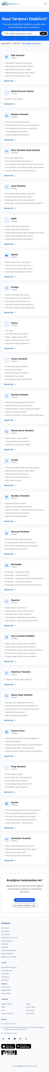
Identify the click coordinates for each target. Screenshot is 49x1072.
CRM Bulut (5, 974)
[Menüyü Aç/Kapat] (45, 3)
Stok (2, 1010)
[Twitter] (9, 1039)
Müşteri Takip (6, 1004)
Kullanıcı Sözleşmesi (9, 950)
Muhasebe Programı (9, 967)
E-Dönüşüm (30, 1010)
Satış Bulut (5, 977)
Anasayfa (6, 43)
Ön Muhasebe (6, 970)
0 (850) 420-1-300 (9, 1024)
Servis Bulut (5, 987)
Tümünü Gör (9, 81)
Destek (16, 43)
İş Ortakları (5, 934)
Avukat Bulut (6, 993)
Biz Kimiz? (5, 928)
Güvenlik (4, 947)
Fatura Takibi (31, 1007)
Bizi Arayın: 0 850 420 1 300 (24, 905)
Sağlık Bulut (5, 990)
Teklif (3, 1007)
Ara (43, 33)
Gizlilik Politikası (7, 953)
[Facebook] (3, 1039)
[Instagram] (26, 1039)
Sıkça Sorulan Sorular (9, 938)
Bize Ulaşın (5, 931)
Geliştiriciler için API (9, 957)
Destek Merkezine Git (24, 900)
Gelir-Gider (30, 1013)
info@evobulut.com (10, 1033)
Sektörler (4, 944)
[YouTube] (15, 1039)
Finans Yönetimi (7, 1013)
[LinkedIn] (20, 1039)
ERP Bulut (5, 980)
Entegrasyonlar (7, 941)
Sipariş (28, 1004)
